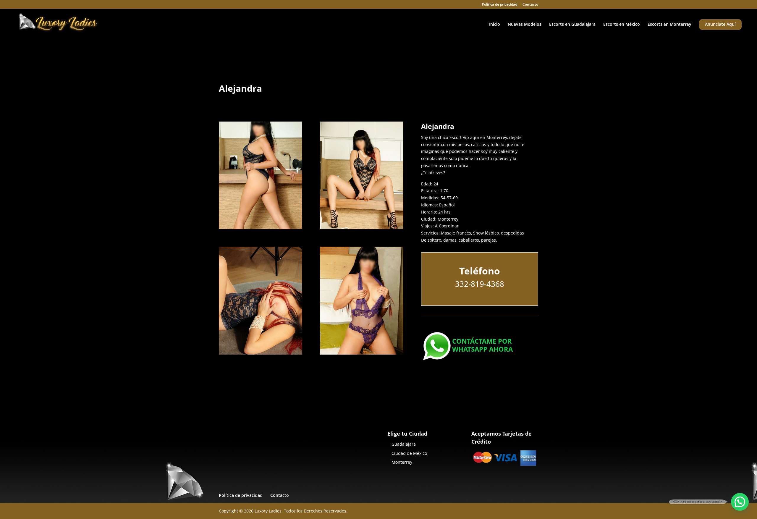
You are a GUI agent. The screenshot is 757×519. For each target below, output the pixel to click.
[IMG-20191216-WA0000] (361, 354)
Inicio (494, 24)
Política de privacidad (499, 5)
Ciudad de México (409, 453)
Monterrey (402, 462)
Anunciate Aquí (720, 24)
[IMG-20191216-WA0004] (260, 229)
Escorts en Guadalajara (572, 24)
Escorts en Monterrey (669, 24)
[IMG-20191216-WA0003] (260, 354)
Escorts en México (621, 24)
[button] (740, 502)
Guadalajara (404, 444)
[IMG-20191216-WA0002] (361, 229)
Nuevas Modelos (524, 24)
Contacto (530, 5)
